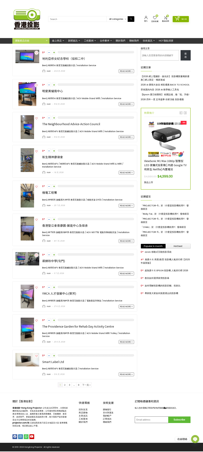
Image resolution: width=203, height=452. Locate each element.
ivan (48, 71)
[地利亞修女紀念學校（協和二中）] (27, 51)
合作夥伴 (104, 40)
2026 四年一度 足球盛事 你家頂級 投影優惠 (162, 99)
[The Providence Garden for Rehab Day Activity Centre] (27, 319)
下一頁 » (86, 384)
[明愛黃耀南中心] (27, 83)
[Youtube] (31, 436)
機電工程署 (49, 192)
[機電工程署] (27, 185)
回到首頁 (83, 409)
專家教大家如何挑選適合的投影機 (161, 293)
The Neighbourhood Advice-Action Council (71, 124)
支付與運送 (108, 412)
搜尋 (185, 55)
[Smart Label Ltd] (27, 354)
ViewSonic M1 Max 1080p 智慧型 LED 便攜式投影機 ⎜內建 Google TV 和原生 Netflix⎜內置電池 (165, 165)
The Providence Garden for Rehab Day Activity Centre (78, 326)
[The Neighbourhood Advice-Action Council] (27, 116)
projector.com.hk (20, 422)
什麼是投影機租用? (174, 205)
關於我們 (120, 40)
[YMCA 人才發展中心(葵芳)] (27, 286)
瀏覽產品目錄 (22, 40)
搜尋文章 (145, 48)
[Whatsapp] (26, 436)
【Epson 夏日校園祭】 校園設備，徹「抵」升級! (165, 94)
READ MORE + (126, 71)
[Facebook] (14, 436)
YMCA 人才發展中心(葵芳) (59, 293)
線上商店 (57, 40)
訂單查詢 (107, 418)
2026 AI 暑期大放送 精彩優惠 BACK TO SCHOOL (165, 84)
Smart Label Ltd (53, 362)
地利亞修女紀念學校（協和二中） (64, 58)
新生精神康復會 (52, 157)
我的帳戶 (107, 415)
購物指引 (107, 409)
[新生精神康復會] (27, 149)
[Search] (131, 19)
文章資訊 (83, 415)
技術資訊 (147, 40)
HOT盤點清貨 (166, 40)
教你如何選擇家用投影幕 (157, 278)
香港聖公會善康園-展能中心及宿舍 (65, 225)
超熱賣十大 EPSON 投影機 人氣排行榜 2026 (166, 270)
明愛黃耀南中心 (52, 91)
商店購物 (83, 412)
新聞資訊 (73, 40)
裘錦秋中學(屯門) (53, 261)
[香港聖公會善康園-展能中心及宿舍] (27, 218)
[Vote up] (54, 52)
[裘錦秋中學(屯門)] (27, 253)
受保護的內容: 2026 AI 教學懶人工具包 (160, 89)
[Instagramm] (20, 436)
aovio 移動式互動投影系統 (158, 251)
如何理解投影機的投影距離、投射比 (162, 285)
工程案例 (88, 40)
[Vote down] (49, 52)
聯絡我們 (134, 40)
